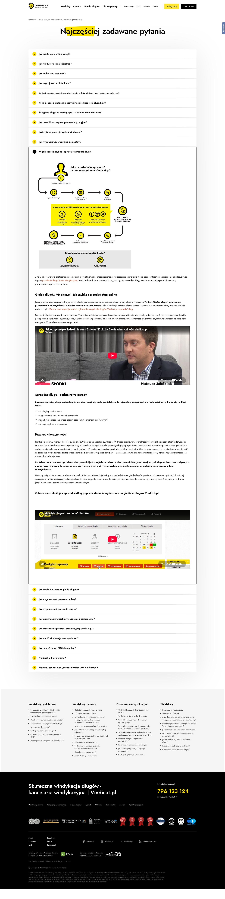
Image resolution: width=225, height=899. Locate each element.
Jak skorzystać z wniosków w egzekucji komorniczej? (67, 619)
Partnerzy (32, 841)
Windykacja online (36, 804)
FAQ (138, 6)
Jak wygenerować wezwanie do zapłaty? (60, 142)
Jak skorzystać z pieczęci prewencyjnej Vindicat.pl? (66, 628)
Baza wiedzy (128, 6)
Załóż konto (189, 6)
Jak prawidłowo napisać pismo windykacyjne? (63, 122)
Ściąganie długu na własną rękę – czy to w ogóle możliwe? (70, 112)
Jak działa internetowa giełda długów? (59, 589)
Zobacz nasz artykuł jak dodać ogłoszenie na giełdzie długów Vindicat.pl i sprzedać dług (91, 309)
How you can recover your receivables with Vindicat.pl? (68, 667)
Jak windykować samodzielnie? (55, 63)
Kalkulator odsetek (136, 804)
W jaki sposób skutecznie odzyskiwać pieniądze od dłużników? (72, 102)
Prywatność (51, 845)
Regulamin (51, 838)
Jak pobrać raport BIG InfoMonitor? (57, 648)
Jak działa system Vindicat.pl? (54, 54)
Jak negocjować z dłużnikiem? (55, 83)
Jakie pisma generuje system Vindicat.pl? (61, 132)
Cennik (77, 6)
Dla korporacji (110, 6)
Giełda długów (91, 6)
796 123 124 (173, 791)
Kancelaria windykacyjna (56, 804)
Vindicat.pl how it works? (52, 658)
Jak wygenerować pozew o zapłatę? (57, 599)
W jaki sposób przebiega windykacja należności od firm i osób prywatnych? (79, 93)
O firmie (146, 6)
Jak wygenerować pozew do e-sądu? (58, 609)
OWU (49, 841)
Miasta (31, 838)
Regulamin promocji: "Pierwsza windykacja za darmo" (50, 861)
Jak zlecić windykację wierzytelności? (59, 638)
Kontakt (155, 6)
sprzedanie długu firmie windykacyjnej (59, 280)
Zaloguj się (172, 6)
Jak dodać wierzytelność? (52, 73)
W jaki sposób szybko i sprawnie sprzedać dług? (65, 151)
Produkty (65, 6)
